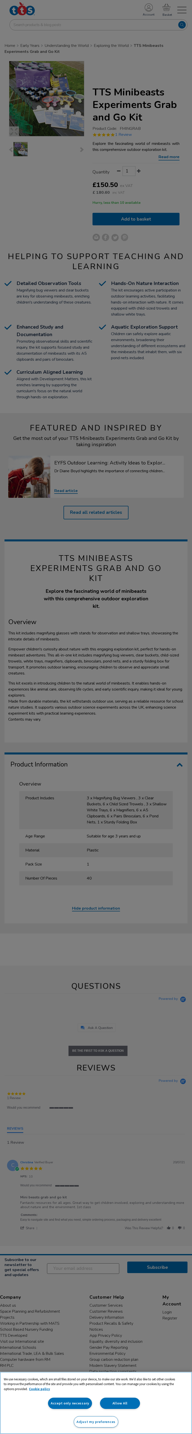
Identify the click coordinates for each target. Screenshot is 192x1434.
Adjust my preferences (96, 1421)
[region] (96, 1403)
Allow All (120, 1403)
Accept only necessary (70, 1403)
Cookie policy (39, 1389)
